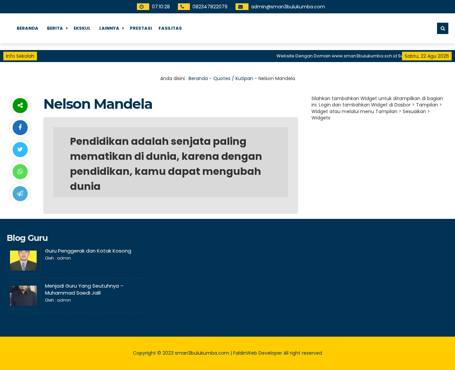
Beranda (27, 28)
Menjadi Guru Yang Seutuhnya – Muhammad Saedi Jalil (84, 289)
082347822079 (210, 6)
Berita (55, 28)
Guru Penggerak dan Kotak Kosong (88, 250)
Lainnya (109, 28)
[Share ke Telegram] (20, 193)
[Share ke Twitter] (20, 149)
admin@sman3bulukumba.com (288, 6)
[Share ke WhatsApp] (20, 171)
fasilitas (170, 28)
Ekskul (82, 28)
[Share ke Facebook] (20, 127)
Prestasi (141, 28)
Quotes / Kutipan (233, 78)
